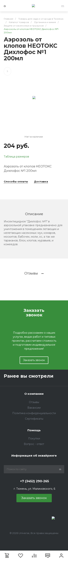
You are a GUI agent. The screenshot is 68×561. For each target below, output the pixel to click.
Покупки (34, 438)
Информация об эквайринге (34, 455)
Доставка (41, 181)
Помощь (34, 430)
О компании (34, 393)
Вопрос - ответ (34, 444)
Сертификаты (34, 418)
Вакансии (34, 407)
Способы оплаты (16, 181)
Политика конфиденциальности (34, 413)
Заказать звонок (34, 360)
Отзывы (34, 402)
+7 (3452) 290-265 (34, 481)
